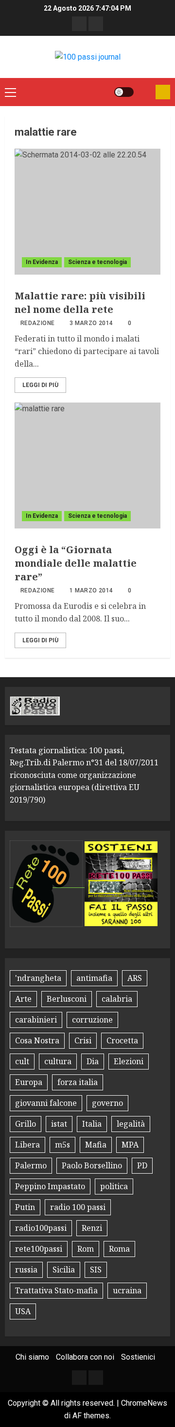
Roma (119, 1248)
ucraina (127, 1290)
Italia (92, 1123)
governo (107, 1103)
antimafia (94, 978)
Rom (85, 1248)
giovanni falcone (46, 1103)
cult (22, 1061)
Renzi (92, 1228)
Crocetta (122, 1040)
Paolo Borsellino (92, 1165)
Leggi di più (40, 385)
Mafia (95, 1144)
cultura (57, 1061)
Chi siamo (32, 1357)
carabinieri (36, 1019)
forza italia (77, 1082)
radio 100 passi (77, 1207)
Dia (93, 1061)
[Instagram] (95, 23)
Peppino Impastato (50, 1186)
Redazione (37, 323)
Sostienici (138, 1357)
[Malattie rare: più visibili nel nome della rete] (87, 212)
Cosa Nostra (37, 1040)
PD (142, 1165)
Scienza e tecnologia (97, 262)
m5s (62, 1144)
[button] (10, 92)
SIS (96, 1269)
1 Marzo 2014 (91, 590)
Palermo (31, 1165)
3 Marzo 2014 (91, 323)
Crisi (82, 1040)
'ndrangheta (38, 978)
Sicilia (63, 1269)
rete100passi (38, 1248)
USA (23, 1311)
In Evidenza (42, 262)
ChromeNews (144, 1403)
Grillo (25, 1123)
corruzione (92, 1019)
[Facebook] (79, 23)
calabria (117, 998)
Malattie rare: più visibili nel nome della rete (80, 302)
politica (114, 1186)
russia (26, 1269)
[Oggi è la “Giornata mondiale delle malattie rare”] (87, 465)
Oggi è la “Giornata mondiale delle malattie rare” (76, 563)
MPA (130, 1144)
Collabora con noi (85, 1357)
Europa (28, 1082)
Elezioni (128, 1061)
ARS (134, 978)
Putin (25, 1207)
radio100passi (41, 1228)
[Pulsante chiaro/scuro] (124, 92)
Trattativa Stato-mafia (56, 1290)
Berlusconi (67, 998)
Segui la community (163, 92)
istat (59, 1123)
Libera (27, 1144)
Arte (23, 998)
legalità (131, 1123)
